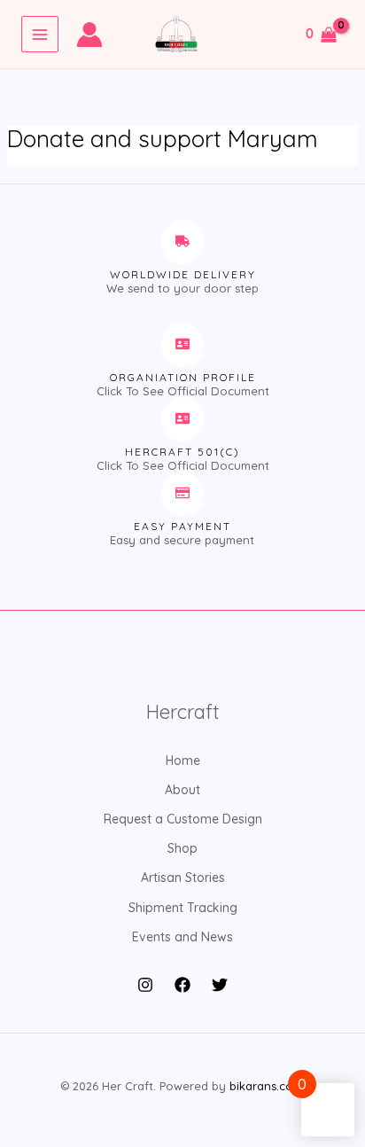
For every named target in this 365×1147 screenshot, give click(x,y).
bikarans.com (266, 1086)
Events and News (182, 937)
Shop (182, 848)
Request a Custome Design (183, 819)
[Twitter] (220, 985)
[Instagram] (145, 985)
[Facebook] (182, 985)
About (182, 790)
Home (183, 761)
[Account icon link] (89, 34)
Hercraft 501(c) (182, 451)
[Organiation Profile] (182, 345)
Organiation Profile (183, 377)
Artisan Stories (183, 878)
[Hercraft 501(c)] (182, 419)
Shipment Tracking (182, 908)
